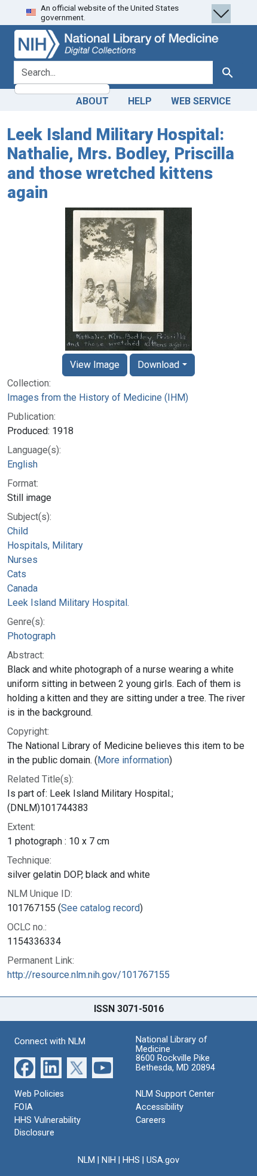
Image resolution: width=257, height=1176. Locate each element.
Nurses (22, 559)
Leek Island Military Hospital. (68, 602)
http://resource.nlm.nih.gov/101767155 (88, 974)
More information (133, 760)
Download (158, 364)
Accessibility (159, 1107)
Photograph (31, 636)
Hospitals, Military (45, 545)
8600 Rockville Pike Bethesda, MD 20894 (175, 1063)
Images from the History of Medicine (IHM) (97, 397)
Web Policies (39, 1094)
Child (17, 531)
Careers (151, 1120)
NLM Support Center (175, 1094)
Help (140, 101)
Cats (16, 574)
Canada (22, 588)
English (22, 464)
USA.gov (162, 1160)
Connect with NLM (49, 1041)
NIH (109, 1160)
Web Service (201, 101)
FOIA (23, 1107)
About (92, 101)
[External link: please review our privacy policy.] (24, 1067)
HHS (131, 1160)
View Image (95, 364)
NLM (86, 1160)
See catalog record (100, 908)
